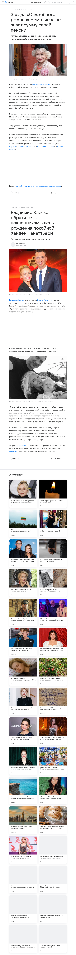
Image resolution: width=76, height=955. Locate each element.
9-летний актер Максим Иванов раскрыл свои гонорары (37, 186)
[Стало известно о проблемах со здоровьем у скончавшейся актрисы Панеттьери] (23, 494)
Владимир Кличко (16, 300)
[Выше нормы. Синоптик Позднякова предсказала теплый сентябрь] (53, 761)
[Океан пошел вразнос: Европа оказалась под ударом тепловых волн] (23, 790)
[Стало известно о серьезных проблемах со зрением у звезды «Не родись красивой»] (23, 879)
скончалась (21, 445)
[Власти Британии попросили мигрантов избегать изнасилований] (23, 820)
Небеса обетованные (45, 147)
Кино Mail (30, 207)
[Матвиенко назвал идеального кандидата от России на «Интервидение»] (23, 642)
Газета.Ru (32, 9)
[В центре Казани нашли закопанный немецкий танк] (53, 583)
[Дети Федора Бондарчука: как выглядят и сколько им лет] (53, 879)
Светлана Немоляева (41, 84)
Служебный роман (26, 147)
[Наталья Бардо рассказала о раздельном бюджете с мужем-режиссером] (23, 939)
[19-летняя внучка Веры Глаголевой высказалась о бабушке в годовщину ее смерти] (23, 909)
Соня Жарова (20, 243)
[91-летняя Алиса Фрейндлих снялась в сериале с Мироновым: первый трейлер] (23, 612)
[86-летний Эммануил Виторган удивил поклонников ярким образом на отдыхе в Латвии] (53, 850)
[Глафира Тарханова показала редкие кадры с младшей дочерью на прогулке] (23, 731)
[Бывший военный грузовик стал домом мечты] (53, 909)
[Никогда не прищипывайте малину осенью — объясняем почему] (53, 672)
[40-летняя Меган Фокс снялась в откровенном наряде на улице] (53, 790)
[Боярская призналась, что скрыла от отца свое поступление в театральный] (23, 761)
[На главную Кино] (10, 2)
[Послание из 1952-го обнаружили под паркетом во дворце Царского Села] (53, 701)
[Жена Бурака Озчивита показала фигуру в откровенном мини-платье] (53, 731)
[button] (38, 60)
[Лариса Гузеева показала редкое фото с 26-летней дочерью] (53, 523)
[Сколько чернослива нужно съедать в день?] (53, 939)
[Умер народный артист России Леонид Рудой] (53, 494)
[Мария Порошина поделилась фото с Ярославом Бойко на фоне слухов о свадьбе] (53, 612)
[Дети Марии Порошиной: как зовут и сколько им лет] (23, 583)
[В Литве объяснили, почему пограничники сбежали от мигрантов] (23, 523)
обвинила (13, 451)
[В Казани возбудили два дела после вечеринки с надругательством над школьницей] (53, 553)
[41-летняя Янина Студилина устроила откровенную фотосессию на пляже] (23, 850)
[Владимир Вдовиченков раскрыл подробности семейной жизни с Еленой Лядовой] (23, 553)
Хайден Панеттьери (45, 300)
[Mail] (6, 2)
